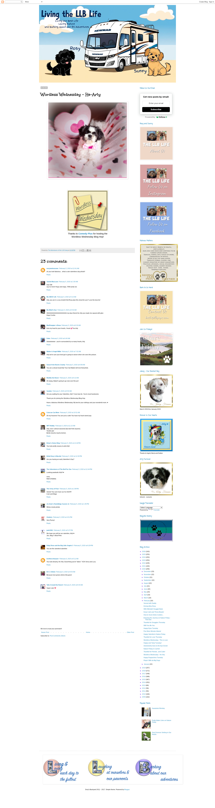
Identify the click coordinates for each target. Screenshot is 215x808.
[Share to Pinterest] (90, 250)
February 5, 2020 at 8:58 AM (75, 365)
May (145, 592)
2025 (144, 554)
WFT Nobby (51, 426)
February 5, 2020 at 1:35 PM (79, 504)
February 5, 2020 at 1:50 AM (68, 282)
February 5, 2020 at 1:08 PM (69, 489)
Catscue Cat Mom (53, 412)
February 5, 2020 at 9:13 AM (69, 378)
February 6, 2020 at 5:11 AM (68, 559)
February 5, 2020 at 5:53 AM (67, 310)
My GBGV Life (51, 297)
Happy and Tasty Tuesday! (152, 643)
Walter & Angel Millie (54, 351)
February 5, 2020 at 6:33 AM (71, 325)
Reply (49, 275)
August (146, 583)
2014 (144, 682)
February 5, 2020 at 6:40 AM (60, 338)
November (147, 574)
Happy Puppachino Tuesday (153, 657)
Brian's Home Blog (53, 443)
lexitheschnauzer (53, 559)
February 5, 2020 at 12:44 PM (82, 469)
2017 (144, 674)
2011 (144, 691)
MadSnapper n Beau (54, 325)
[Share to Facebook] (87, 250)
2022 (144, 563)
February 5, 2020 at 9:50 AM (62, 391)
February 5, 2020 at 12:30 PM (72, 456)
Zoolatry (49, 517)
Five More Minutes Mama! (152, 631)
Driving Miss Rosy (150, 606)
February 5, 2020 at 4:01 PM (62, 517)
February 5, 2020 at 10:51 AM (70, 412)
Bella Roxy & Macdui (54, 456)
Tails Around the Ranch (55, 585)
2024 (144, 557)
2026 (144, 551)
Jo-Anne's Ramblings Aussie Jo (58, 504)
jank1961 (50, 530)
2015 (144, 679)
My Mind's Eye (52, 310)
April (145, 595)
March (146, 598)
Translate (156, 510)
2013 (144, 685)
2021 (144, 566)
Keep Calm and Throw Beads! (154, 612)
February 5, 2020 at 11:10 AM (65, 426)
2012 (144, 688)
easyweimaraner (52, 268)
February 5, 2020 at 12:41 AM (69, 268)
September (148, 580)
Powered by (150, 117)
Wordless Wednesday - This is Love (156, 640)
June (146, 589)
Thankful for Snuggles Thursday (154, 622)
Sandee (49, 391)
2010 (144, 694)
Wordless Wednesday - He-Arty (154, 655)
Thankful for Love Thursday (153, 637)
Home (88, 632)
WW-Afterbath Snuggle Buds (153, 609)
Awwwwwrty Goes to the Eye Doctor (156, 646)
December (147, 571)
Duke (48, 338)
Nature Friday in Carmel (152, 649)
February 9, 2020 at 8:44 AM (73, 585)
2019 (144, 668)
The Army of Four (53, 489)
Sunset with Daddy (150, 603)
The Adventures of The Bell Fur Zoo (59, 469)
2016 (144, 676)
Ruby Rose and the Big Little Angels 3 (60, 545)
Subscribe (156, 109)
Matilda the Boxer (53, 378)
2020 (144, 569)
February (147, 601)
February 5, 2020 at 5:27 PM (63, 530)
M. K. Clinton (51, 572)
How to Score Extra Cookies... (154, 615)
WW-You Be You (149, 625)
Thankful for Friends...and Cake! (154, 652)
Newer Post (45, 632)
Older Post (130, 632)
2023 (144, 560)
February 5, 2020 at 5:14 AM (66, 297)
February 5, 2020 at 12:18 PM (71, 443)
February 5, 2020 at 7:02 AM (71, 351)
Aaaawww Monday (158, 708)
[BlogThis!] (83, 250)
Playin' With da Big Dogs (152, 660)
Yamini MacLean (52, 282)
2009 (144, 697)
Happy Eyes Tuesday (151, 628)
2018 (144, 671)
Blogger (127, 789)
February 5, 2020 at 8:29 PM (83, 545)
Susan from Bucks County (56, 365)
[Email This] (80, 250)
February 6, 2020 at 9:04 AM (65, 572)
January (147, 664)
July (145, 586)
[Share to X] (85, 250)
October (147, 577)
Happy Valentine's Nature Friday (154, 634)
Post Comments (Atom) (57, 636)
